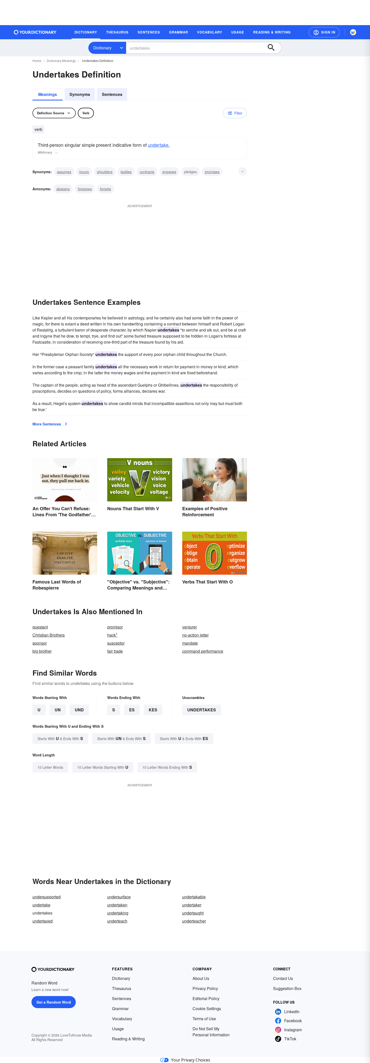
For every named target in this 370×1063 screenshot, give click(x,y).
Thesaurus (121, 988)
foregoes (85, 188)
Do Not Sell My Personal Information (211, 1032)
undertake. (159, 144)
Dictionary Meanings (61, 61)
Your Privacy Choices (190, 1060)
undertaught (193, 913)
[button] (324, 32)
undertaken (117, 905)
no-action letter (195, 635)
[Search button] (273, 47)
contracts (147, 171)
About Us (201, 978)
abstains (63, 188)
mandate (190, 643)
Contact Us (283, 978)
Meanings (47, 94)
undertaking (117, 913)
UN (58, 710)
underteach (117, 921)
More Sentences (46, 424)
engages (169, 171)
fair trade (115, 651)
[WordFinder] (353, 32)
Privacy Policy (205, 988)
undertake (41, 905)
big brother (42, 651)
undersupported (46, 897)
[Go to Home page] (35, 32)
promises (212, 171)
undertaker (191, 905)
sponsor (39, 643)
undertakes (201, 710)
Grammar (120, 1008)
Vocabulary (122, 1018)
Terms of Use (204, 1018)
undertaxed (42, 921)
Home (36, 61)
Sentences (112, 94)
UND (79, 710)
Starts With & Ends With (60, 738)
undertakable (194, 897)
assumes (64, 171)
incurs (84, 171)
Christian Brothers (48, 635)
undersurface (119, 897)
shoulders (105, 171)
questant (40, 627)
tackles (126, 171)
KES (153, 710)
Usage (118, 1029)
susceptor (116, 643)
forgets (105, 188)
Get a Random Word (53, 1002)
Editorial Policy (206, 998)
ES (132, 710)
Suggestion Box (287, 988)
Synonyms (79, 94)
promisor (115, 627)
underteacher (194, 921)
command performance (202, 651)
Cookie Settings (207, 1008)
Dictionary (102, 48)
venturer (189, 627)
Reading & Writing (128, 1039)
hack (112, 635)
